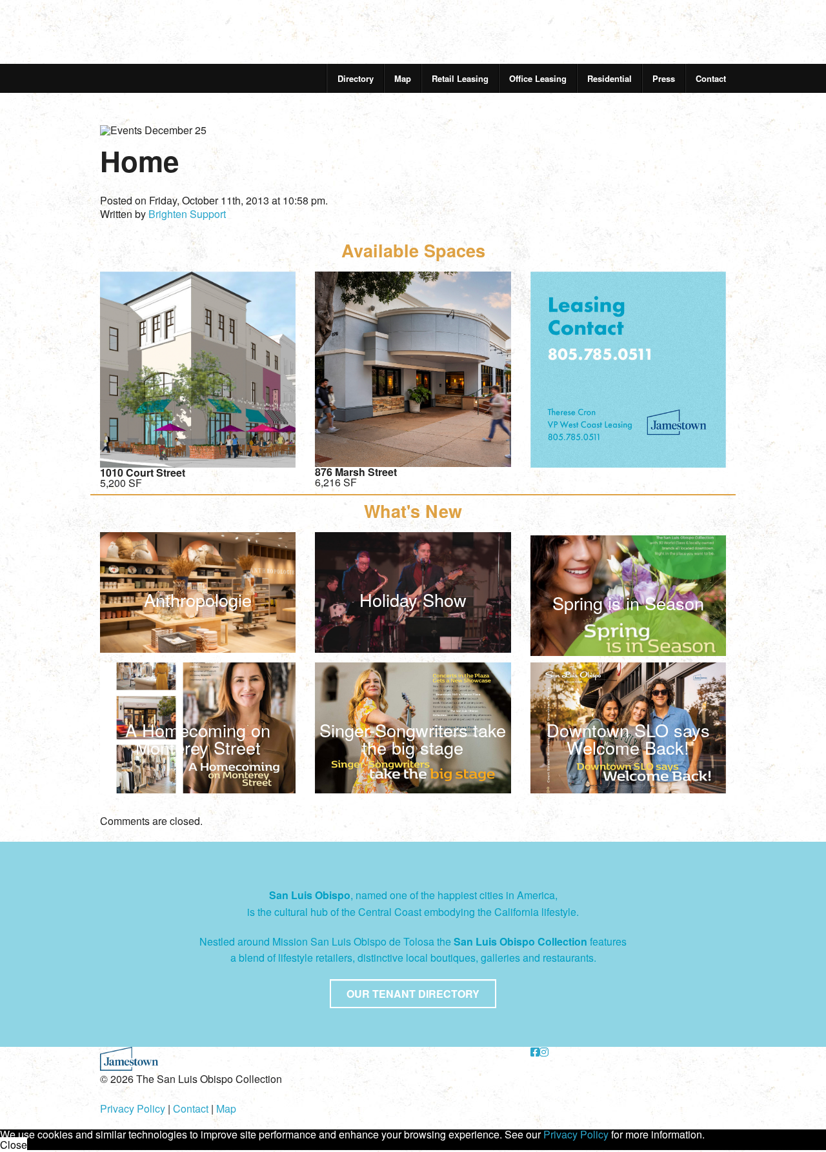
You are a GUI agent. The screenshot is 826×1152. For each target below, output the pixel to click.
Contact (711, 78)
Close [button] (13, 1144)
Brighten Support (187, 213)
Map (402, 78)
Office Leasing (538, 78)
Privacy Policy (132, 1108)
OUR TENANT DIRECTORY (413, 993)
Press (663, 78)
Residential (609, 78)
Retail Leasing (460, 78)
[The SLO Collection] (171, 25)
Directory (355, 78)
